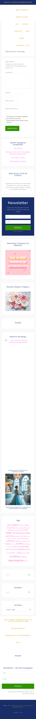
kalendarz (10, 541)
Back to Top (18, 712)
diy (22, 530)
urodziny (14, 556)
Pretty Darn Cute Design (15, 705)
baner (16, 525)
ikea (29, 536)
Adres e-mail (9, 100)
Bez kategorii (18, 148)
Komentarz (9, 72)
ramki (8, 553)
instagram (14, 538)
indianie (9, 538)
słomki (25, 553)
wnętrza (23, 557)
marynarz (13, 544)
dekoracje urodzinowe (14, 530)
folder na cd (12, 533)
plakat (18, 546)
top (28, 553)
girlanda (10, 536)
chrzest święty (19, 528)
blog (20, 525)
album (9, 525)
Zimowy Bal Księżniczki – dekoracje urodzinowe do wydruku (18, 508)
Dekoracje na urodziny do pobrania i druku (18, 471)
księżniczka (22, 541)
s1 (19, 552)
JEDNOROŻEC (25, 538)
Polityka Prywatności (18, 231)
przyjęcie (20, 549)
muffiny (20, 544)
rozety (16, 553)
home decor (24, 536)
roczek (12, 553)
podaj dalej (24, 547)
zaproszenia (15, 560)
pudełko (27, 549)
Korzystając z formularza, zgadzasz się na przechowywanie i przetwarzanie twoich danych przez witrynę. (17, 119)
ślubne (26, 561)
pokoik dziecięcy (11, 549)
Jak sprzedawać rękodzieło (18, 161)
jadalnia (19, 538)
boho (24, 525)
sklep (21, 553)
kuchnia (27, 541)
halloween (17, 536)
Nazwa (7, 92)
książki (17, 541)
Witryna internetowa (11, 108)
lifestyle (8, 544)
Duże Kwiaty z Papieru (18, 157)
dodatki (25, 530)
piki (15, 546)
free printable (24, 533)
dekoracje (27, 528)
